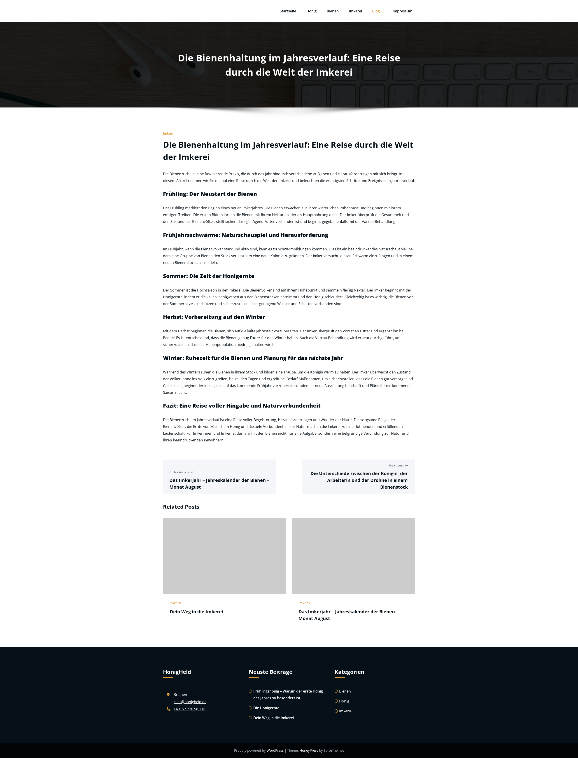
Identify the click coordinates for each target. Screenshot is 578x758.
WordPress (275, 750)
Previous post (183, 472)
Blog (376, 11)
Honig (311, 11)
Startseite (288, 11)
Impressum (402, 11)
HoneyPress (309, 750)
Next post (396, 465)
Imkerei (355, 11)
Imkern (168, 133)
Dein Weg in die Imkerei (196, 612)
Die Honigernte (266, 707)
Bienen (333, 11)
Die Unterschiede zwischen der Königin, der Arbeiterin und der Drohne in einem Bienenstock (359, 480)
